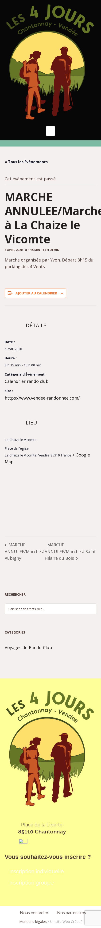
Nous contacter (34, 912)
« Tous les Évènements (26, 161)
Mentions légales (33, 921)
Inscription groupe (31, 883)
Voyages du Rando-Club (28, 647)
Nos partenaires (71, 912)
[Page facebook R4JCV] (23, 842)
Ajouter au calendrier (36, 293)
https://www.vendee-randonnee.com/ (42, 398)
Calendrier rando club (27, 381)
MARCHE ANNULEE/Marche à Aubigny (24, 551)
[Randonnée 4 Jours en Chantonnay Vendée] (50, 62)
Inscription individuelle (36, 871)
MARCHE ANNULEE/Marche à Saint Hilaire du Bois (70, 551)
